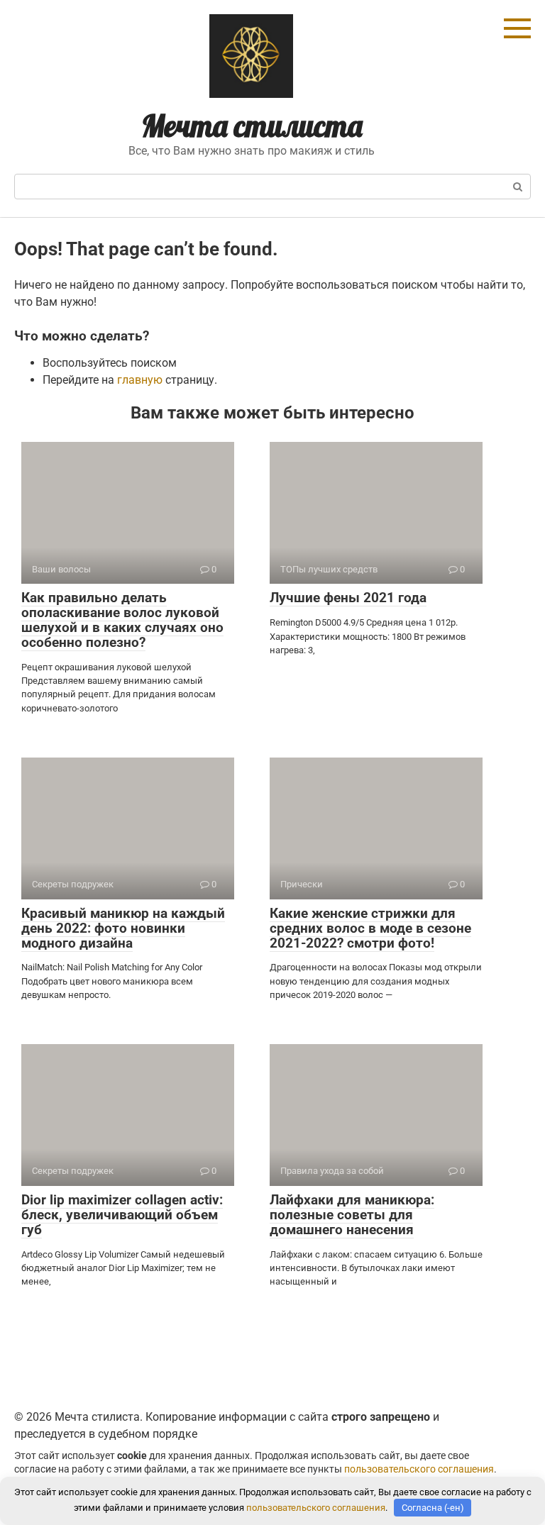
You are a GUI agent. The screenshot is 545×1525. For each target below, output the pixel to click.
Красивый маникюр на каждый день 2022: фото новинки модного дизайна (123, 928)
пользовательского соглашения (419, 1469)
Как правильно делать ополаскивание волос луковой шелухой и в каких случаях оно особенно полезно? (122, 619)
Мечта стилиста (252, 126)
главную (140, 380)
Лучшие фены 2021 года (348, 597)
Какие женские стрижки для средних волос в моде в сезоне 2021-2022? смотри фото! (370, 928)
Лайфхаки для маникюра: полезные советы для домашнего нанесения (352, 1215)
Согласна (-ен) (433, 1507)
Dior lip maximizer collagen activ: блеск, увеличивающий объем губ (122, 1215)
